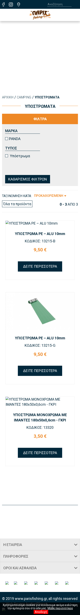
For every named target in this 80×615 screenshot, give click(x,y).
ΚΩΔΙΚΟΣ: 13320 (40, 427)
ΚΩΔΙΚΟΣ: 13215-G (40, 345)
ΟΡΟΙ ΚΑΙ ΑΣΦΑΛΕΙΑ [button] (20, 568)
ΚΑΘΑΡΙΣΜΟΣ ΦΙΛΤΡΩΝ (27, 179)
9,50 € (40, 249)
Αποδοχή (41, 612)
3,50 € (40, 436)
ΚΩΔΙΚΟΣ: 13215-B (40, 241)
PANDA (15, 139)
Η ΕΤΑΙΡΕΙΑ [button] (12, 545)
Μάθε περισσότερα (60, 608)
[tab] (40, 544)
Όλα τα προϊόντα (17, 204)
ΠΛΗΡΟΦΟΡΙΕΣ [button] (15, 556)
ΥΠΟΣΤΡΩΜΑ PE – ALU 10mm (40, 234)
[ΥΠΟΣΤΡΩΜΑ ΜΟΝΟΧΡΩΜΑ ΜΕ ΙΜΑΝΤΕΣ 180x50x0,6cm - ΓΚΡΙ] (40, 402)
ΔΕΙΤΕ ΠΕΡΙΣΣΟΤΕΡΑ (40, 266)
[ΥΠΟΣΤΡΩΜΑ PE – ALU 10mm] (40, 223)
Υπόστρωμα (19, 156)
